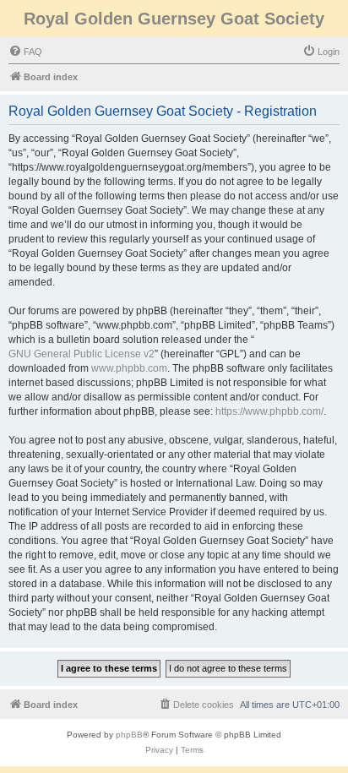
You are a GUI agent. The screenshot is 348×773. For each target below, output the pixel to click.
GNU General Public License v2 (81, 354)
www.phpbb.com (129, 368)
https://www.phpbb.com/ (269, 411)
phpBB (129, 734)
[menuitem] (25, 51)
